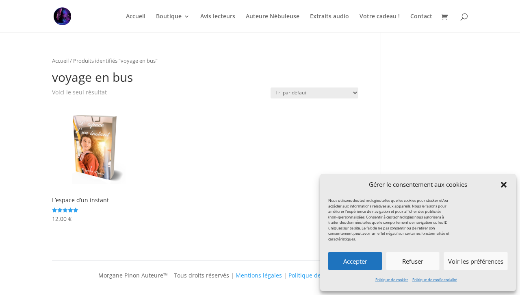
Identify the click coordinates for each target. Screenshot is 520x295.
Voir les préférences (475, 261)
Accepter (355, 261)
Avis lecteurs (217, 16)
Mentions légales (259, 275)
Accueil (135, 16)
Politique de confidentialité (434, 279)
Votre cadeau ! (380, 16)
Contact (421, 16)
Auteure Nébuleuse (272, 16)
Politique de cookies (391, 279)
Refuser (412, 261)
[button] (504, 185)
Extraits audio (329, 16)
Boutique (169, 16)
